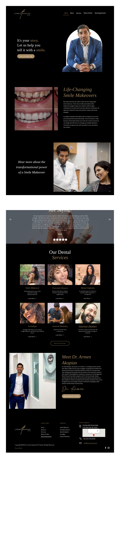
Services (43, 432)
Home (42, 427)
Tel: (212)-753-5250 (89, 438)
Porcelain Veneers (60, 288)
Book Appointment (46, 436)
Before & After (45, 434)
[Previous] (10, 219)
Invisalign (32, 326)
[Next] (109, 219)
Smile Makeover (32, 288)
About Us (43, 430)
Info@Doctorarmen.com (90, 443)
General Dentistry (60, 326)
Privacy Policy (18, 448)
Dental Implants (88, 288)
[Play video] (81, 167)
